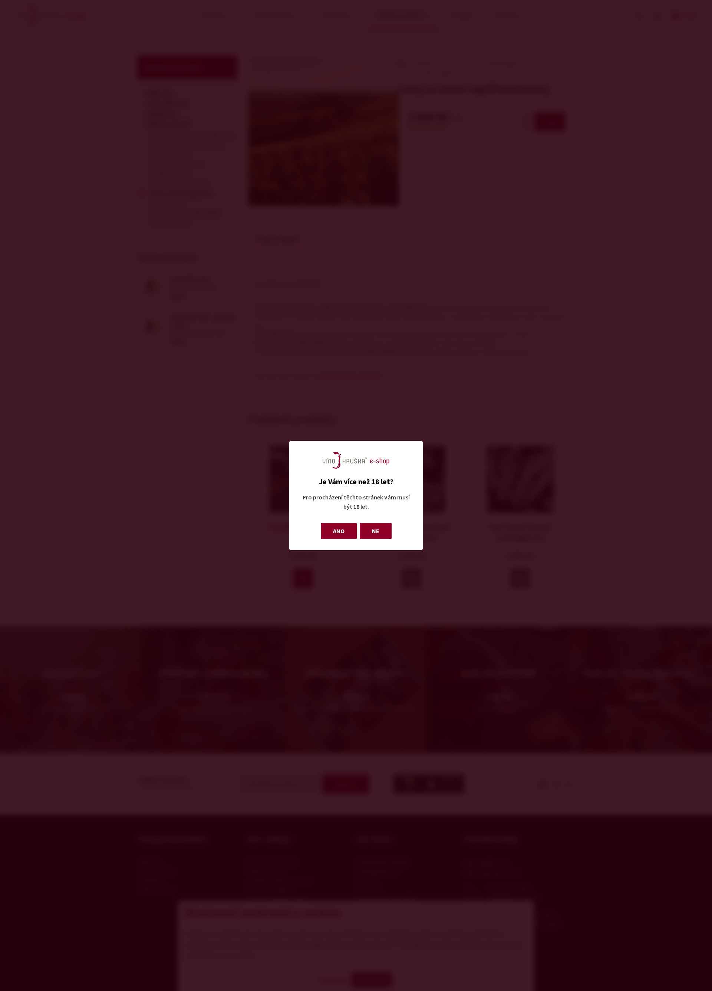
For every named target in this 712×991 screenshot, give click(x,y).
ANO (339, 531)
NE (375, 531)
